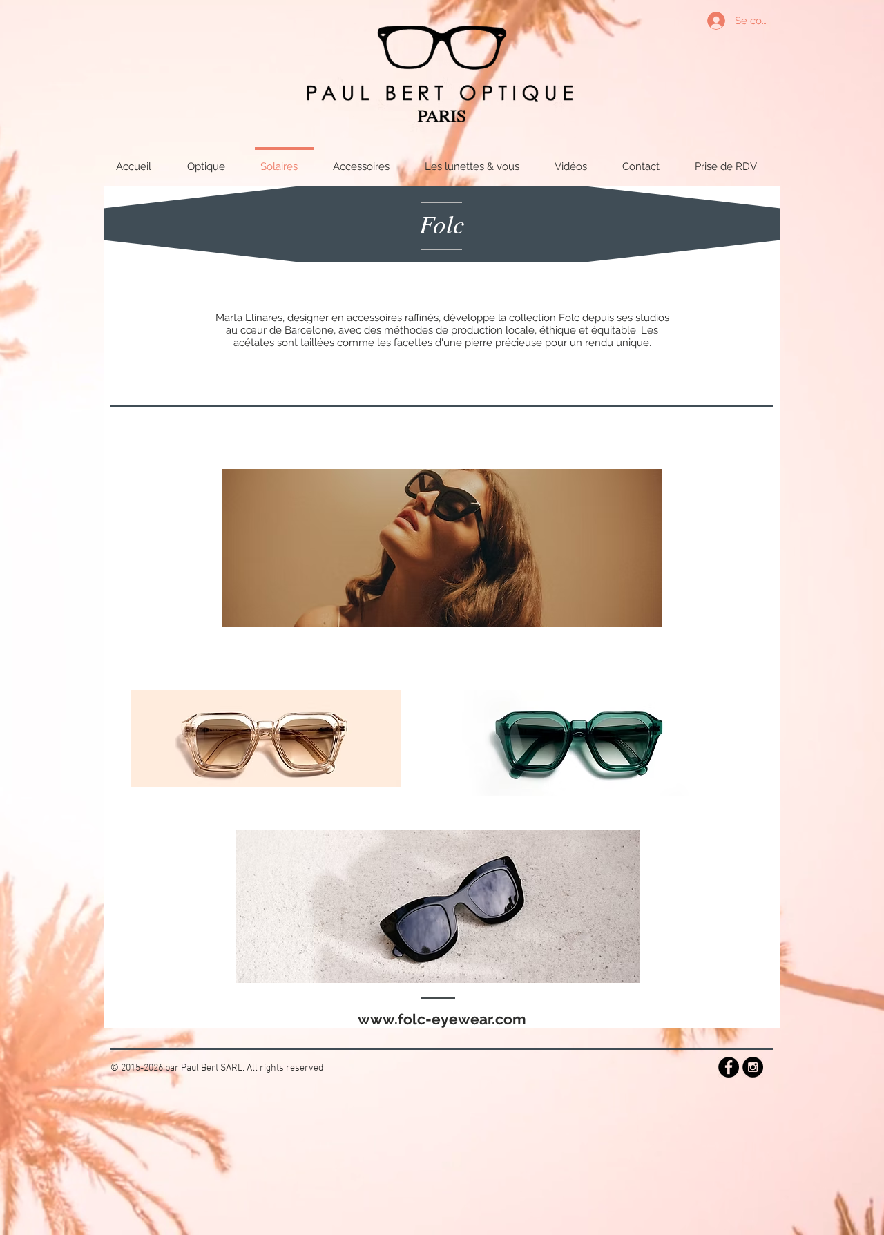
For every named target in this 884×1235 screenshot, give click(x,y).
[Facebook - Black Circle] (728, 1067)
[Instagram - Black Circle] (752, 1067)
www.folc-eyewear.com (442, 1019)
